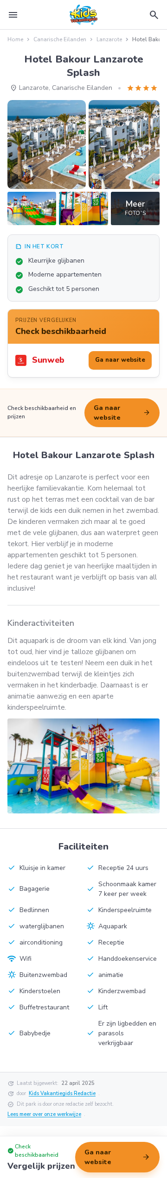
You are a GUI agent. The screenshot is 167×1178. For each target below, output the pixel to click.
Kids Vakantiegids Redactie (62, 1093)
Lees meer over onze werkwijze (44, 1114)
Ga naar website (122, 412)
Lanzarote (109, 39)
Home (15, 39)
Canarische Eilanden (59, 39)
